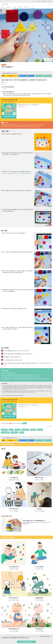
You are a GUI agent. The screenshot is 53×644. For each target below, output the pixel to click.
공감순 (47, 426)
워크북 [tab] (14, 7)
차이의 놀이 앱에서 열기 (26, 642)
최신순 (50, 426)
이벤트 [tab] (19, 7)
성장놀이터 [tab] (8, 7)
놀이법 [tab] (32, 7)
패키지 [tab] (2, 7)
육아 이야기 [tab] (26, 7)
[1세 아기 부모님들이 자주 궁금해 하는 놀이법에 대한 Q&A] (12, 395)
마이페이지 (50, 1)
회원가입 (38, 1)
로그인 (34, 1)
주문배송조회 (43, 1)
